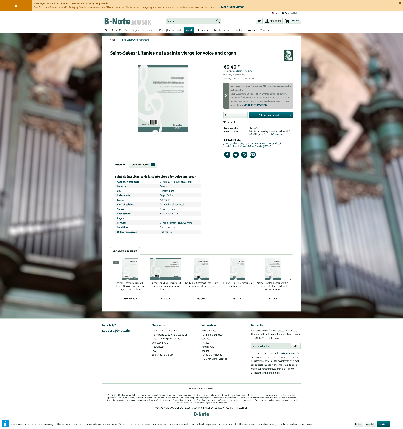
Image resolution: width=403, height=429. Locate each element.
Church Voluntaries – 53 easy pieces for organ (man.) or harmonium (166, 285)
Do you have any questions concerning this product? (253, 143)
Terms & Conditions (212, 354)
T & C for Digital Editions (214, 358)
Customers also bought (125, 250)
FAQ (154, 350)
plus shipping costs (244, 71)
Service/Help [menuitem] (291, 13)
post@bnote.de (275, 134)
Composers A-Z (160, 342)
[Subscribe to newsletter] (296, 346)
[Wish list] (259, 21)
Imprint (205, 350)
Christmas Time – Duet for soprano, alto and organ (201, 284)
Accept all (370, 424)
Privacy (205, 342)
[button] (5, 423)
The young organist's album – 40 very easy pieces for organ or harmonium (130, 285)
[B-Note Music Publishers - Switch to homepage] (127, 22)
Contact (206, 338)
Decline (358, 424)
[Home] (105, 30)
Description (119, 164)
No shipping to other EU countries (169, 334)
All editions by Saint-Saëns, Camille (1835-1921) (250, 146)
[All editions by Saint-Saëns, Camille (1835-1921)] (288, 55)
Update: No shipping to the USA (168, 338)
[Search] (218, 21)
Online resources (142, 164)
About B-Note (209, 330)
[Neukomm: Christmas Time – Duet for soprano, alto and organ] (201, 269)
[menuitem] (193, 21)
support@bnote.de (116, 330)
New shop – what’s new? (165, 330)
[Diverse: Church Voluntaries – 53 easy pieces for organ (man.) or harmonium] (165, 269)
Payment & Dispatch (212, 334)
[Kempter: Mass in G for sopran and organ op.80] (237, 269)
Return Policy (208, 346)
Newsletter (158, 346)
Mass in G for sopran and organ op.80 (237, 284)
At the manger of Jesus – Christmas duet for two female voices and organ (273, 285)
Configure (383, 424)
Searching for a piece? (163, 354)
